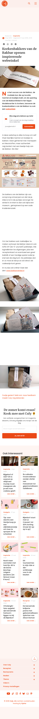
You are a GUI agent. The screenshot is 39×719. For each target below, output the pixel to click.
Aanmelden (28, 126)
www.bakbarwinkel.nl (15, 270)
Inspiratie (16, 36)
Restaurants (8, 672)
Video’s (6, 683)
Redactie (8, 36)
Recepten (7, 668)
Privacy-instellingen (11, 686)
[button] (32, 665)
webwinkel (10, 109)
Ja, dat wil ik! (19, 436)
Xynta (23, 703)
